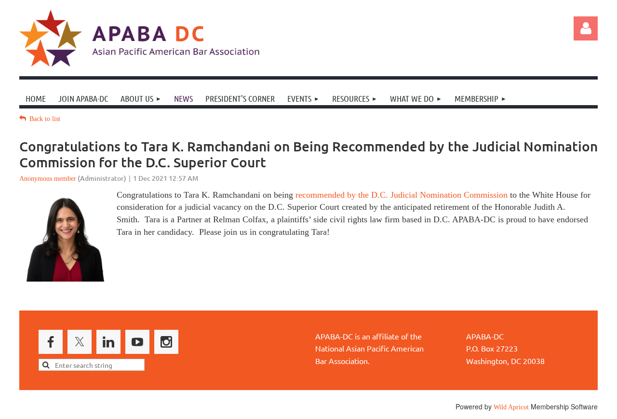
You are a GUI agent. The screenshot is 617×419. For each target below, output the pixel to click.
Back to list (44, 118)
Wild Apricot (511, 407)
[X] (79, 342)
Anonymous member (47, 178)
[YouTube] (137, 342)
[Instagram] (166, 342)
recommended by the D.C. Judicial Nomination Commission (401, 195)
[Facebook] (51, 342)
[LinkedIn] (108, 342)
